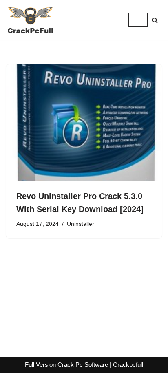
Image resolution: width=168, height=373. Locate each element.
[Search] (155, 20)
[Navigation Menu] (138, 20)
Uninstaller (80, 224)
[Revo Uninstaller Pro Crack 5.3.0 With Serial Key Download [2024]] (84, 122)
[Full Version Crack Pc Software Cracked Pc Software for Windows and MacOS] (30, 20)
